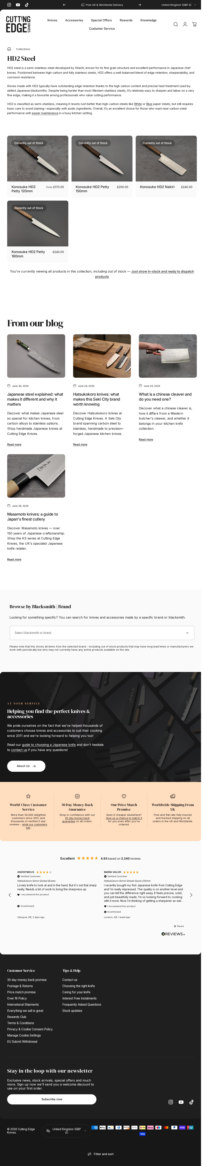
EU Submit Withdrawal (22, 1038)
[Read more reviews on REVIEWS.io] (173, 931)
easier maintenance (45, 113)
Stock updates (72, 1008)
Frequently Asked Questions (81, 1001)
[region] (100, 892)
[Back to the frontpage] (9, 49)
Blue (149, 104)
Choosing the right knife (78, 983)
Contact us (69, 977)
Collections (23, 49)
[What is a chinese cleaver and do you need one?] (165, 354)
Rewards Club (16, 1014)
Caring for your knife (76, 989)
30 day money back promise (27, 977)
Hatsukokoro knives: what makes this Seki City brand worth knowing (95, 397)
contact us (19, 747)
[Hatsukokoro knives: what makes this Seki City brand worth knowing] (100, 354)
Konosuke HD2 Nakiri (155, 186)
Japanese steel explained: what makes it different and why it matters (35, 397)
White (138, 104)
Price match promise (21, 989)
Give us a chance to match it (124, 815)
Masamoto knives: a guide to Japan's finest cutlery (32, 514)
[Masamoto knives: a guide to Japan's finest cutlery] (35, 473)
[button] (10, 892)
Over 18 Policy (17, 995)
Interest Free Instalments (79, 995)
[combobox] (179, 5)
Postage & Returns (20, 983)
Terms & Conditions (20, 1020)
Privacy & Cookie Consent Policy (30, 1026)
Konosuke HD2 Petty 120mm (23, 188)
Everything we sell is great (25, 1008)
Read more (14, 442)
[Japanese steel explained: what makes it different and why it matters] (35, 354)
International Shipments (23, 1001)
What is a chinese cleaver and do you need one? (163, 394)
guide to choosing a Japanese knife (49, 742)
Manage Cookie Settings (24, 1032)
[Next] (139, 5)
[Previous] (64, 5)
